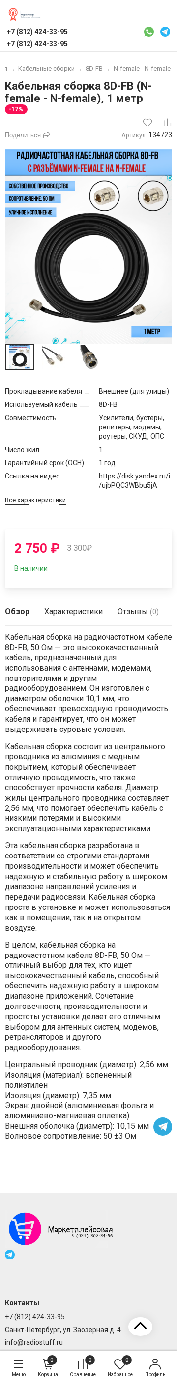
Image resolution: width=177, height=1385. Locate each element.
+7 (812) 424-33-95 (35, 1317)
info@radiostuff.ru (34, 1342)
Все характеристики (35, 500)
